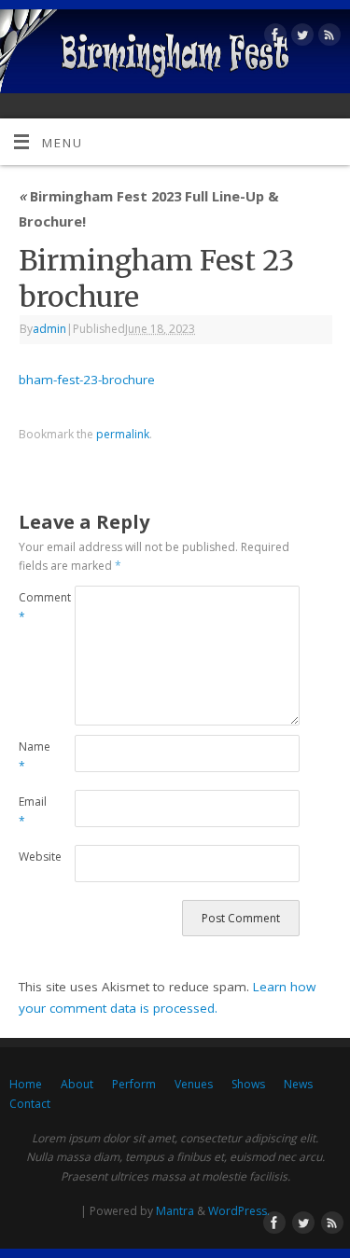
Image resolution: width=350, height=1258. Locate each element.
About (77, 1084)
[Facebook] (273, 37)
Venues (194, 1084)
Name (33, 756)
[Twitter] (300, 37)
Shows (248, 1084)
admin (49, 329)
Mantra (175, 1211)
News (298, 1084)
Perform (134, 1084)
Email (33, 811)
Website (33, 856)
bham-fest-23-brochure (87, 379)
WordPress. (239, 1211)
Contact (29, 1104)
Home (25, 1084)
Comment (33, 607)
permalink (122, 434)
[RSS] (327, 37)
